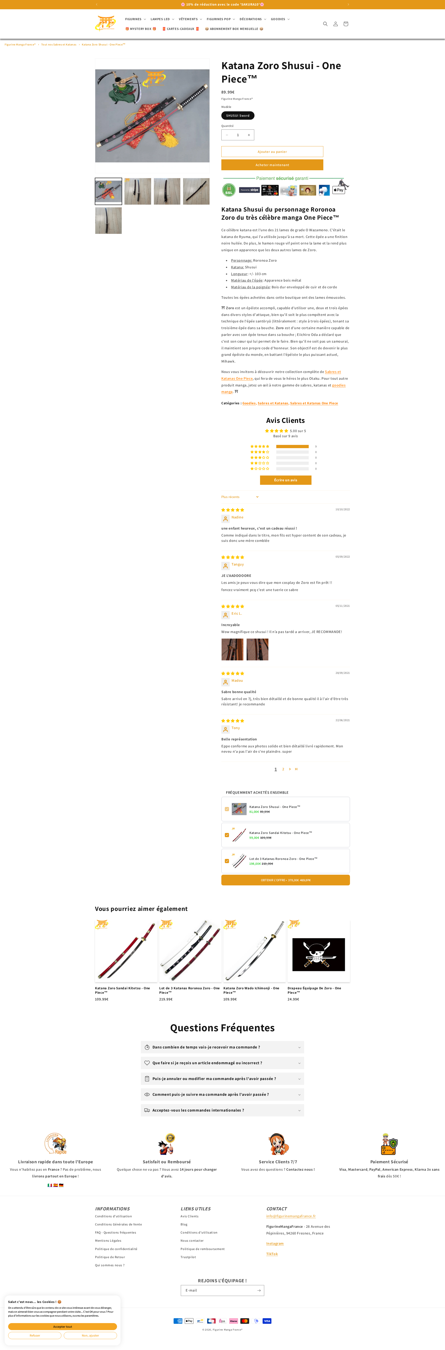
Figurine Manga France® (20, 44)
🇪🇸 (55, 1185)
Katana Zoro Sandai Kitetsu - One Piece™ (280, 833)
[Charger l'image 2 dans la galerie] (137, 191)
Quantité (227, 126)
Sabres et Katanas (273, 403)
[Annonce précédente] (97, 4)
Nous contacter (192, 1241)
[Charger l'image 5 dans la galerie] (108, 220)
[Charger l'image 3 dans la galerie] (167, 191)
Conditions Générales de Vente (118, 1224)
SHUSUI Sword (238, 115)
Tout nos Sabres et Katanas (58, 44)
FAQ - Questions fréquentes (115, 1232)
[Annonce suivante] (348, 4)
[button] (135, 19)
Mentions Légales (108, 1241)
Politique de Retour (110, 1257)
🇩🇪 (61, 1185)
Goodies (249, 403)
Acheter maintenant (272, 165)
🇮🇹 (50, 1185)
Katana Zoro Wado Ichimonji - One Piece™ (251, 990)
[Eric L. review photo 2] (257, 649)
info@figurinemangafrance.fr (291, 1216)
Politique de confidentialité (116, 1249)
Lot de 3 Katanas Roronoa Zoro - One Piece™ (283, 859)
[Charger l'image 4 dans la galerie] (196, 191)
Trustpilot (188, 1257)
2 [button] (283, 769)
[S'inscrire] (259, 1290)
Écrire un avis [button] (285, 480)
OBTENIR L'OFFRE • (286, 880)
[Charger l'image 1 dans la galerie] (108, 191)
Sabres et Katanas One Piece (314, 403)
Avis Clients (189, 1216)
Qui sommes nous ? (109, 1265)
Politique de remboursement (203, 1249)
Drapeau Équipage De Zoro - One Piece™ (314, 990)
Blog (184, 1224)
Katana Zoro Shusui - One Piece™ (104, 44)
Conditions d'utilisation (113, 1216)
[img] (232, 510)
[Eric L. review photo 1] (232, 649)
